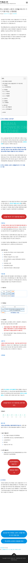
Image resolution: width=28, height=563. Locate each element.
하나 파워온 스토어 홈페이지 (10, 389)
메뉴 (26, 2)
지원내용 (5, 89)
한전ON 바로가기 (14, 471)
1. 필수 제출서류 (8, 107)
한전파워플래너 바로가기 (14, 463)
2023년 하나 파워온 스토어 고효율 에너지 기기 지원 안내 (14, 534)
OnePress (18, 558)
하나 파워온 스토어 (17, 549)
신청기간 (5, 98)
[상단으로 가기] (14, 555)
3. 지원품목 (7, 96)
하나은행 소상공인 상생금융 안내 (14, 541)
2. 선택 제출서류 (8, 109)
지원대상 (5, 85)
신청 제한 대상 (8, 87)
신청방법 (5, 100)
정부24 (21, 393)
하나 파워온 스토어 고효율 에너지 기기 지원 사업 (12, 83)
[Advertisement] (14, 58)
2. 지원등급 (7, 93)
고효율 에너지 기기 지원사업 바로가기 (14, 217)
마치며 (4, 112)
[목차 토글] (24, 78)
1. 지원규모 (7, 91)
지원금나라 (4, 2)
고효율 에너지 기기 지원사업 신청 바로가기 (14, 404)
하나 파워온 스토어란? (7, 81)
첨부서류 (5, 105)
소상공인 (2, 547)
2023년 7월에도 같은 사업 (15, 203)
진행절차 (6, 102)
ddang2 (15, 13)
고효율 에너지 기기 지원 (7, 549)
